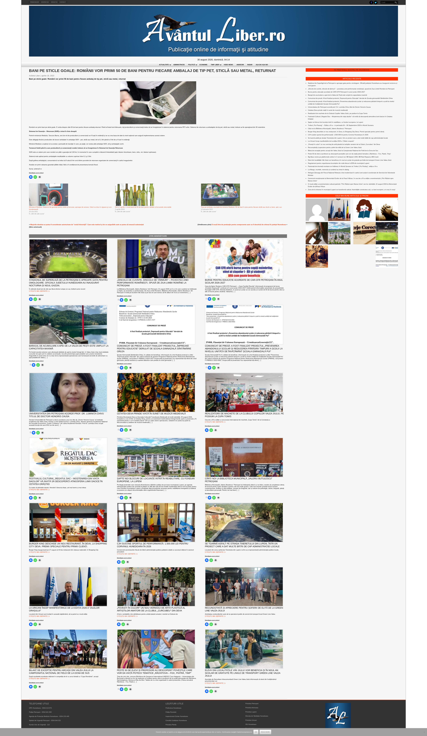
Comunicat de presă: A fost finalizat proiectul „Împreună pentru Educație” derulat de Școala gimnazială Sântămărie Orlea (350, 98)
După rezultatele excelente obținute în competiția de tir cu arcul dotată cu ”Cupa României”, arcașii (63, 676)
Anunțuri (240, 65)
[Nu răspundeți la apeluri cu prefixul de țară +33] (317, 233)
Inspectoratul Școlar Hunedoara (177, 716)
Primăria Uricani (251, 720)
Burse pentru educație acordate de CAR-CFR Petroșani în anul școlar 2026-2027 (336, 92)
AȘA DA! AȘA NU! (262, 65)
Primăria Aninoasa (251, 708)
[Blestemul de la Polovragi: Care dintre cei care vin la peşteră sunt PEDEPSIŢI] (317, 256)
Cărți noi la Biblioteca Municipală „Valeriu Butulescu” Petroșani (329, 128)
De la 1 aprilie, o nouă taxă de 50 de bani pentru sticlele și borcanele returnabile (143, 207)
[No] (424, 732)
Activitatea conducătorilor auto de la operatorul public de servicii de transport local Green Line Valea (240, 614)
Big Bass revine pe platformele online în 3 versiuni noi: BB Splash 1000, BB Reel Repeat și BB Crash (343, 157)
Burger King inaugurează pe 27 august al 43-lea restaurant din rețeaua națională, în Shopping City (63, 550)
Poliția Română (171, 712)
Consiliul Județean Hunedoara (176, 720)
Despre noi (45, 2)
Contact (63, 2)
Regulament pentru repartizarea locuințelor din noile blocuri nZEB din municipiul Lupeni (338, 163)
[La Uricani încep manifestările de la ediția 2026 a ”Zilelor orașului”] (339, 210)
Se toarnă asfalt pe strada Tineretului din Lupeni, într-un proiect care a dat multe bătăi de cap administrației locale (348, 138)
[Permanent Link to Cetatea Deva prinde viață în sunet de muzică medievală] (118, 429)
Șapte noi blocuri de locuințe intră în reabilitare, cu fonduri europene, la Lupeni (335, 122)
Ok (256, 732)
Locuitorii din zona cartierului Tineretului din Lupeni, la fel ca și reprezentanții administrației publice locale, (242, 550)
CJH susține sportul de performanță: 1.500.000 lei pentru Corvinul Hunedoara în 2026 (338, 135)
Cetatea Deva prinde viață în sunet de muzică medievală (328, 110)
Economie (203, 65)
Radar (249, 65)
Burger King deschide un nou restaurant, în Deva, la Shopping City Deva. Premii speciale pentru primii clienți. (346, 132)
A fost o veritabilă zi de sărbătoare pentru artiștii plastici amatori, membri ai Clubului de (147, 614)
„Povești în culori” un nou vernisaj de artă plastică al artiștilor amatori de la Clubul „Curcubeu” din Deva (344, 144)
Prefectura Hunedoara (173, 708)
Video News (228, 65)
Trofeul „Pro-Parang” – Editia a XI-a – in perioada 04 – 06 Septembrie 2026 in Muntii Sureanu (341, 125)
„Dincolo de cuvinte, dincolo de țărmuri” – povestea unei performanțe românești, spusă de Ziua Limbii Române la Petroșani (351, 89)
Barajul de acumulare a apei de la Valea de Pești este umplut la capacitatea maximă (337, 95)
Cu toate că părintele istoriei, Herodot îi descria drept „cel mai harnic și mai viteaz (57, 487)
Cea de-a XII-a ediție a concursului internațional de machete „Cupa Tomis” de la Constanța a (237, 420)
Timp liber (215, 65)
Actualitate (164, 65)
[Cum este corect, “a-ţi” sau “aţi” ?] (317, 210)
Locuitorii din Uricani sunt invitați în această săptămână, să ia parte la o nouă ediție (58, 614)
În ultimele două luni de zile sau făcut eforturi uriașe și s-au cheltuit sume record (57, 289)
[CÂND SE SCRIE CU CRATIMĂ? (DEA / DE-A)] (364, 210)
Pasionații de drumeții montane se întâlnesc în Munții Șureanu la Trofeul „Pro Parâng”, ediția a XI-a (342, 166)
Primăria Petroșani (251, 703)
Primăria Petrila (171, 725)
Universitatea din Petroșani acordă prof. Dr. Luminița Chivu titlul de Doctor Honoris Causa (339, 107)
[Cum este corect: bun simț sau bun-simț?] (364, 233)
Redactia (54, 2)
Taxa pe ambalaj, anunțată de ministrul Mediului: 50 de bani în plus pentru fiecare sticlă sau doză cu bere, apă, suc (241, 207)
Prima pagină (34, 2)
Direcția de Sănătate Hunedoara (256, 716)
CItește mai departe (38, 291)
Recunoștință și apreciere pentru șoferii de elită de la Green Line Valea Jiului (335, 147)
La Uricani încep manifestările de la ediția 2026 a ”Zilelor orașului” (331, 141)
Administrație (179, 65)
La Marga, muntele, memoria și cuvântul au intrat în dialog (328, 169)
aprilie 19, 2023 (47, 76)
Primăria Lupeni (251, 712)
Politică (191, 65)
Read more (265, 732)
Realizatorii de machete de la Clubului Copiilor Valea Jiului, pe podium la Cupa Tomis (337, 113)
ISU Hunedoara (250, 724)
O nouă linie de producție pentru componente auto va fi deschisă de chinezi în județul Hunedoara (249, 224)
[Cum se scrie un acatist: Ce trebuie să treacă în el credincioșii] (387, 210)
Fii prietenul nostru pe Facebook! (352, 70)
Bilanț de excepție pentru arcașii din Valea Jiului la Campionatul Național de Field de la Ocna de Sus (343, 150)
